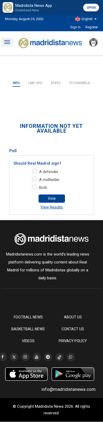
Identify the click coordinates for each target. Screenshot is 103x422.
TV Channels (79, 83)
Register (91, 27)
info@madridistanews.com (68, 389)
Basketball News (28, 329)
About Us (73, 317)
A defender (48, 171)
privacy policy (73, 341)
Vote (52, 198)
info (16, 83)
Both (43, 187)
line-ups (35, 83)
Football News (28, 317)
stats (55, 83)
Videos (28, 341)
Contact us (73, 329)
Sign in (75, 27)
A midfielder (49, 179)
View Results (51, 207)
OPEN (91, 8)
